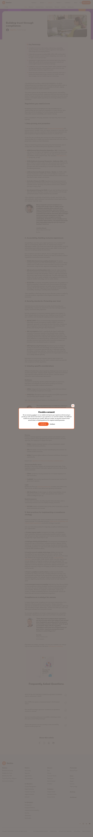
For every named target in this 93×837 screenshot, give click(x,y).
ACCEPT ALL (43, 424)
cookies (34, 415)
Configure (52, 424)
